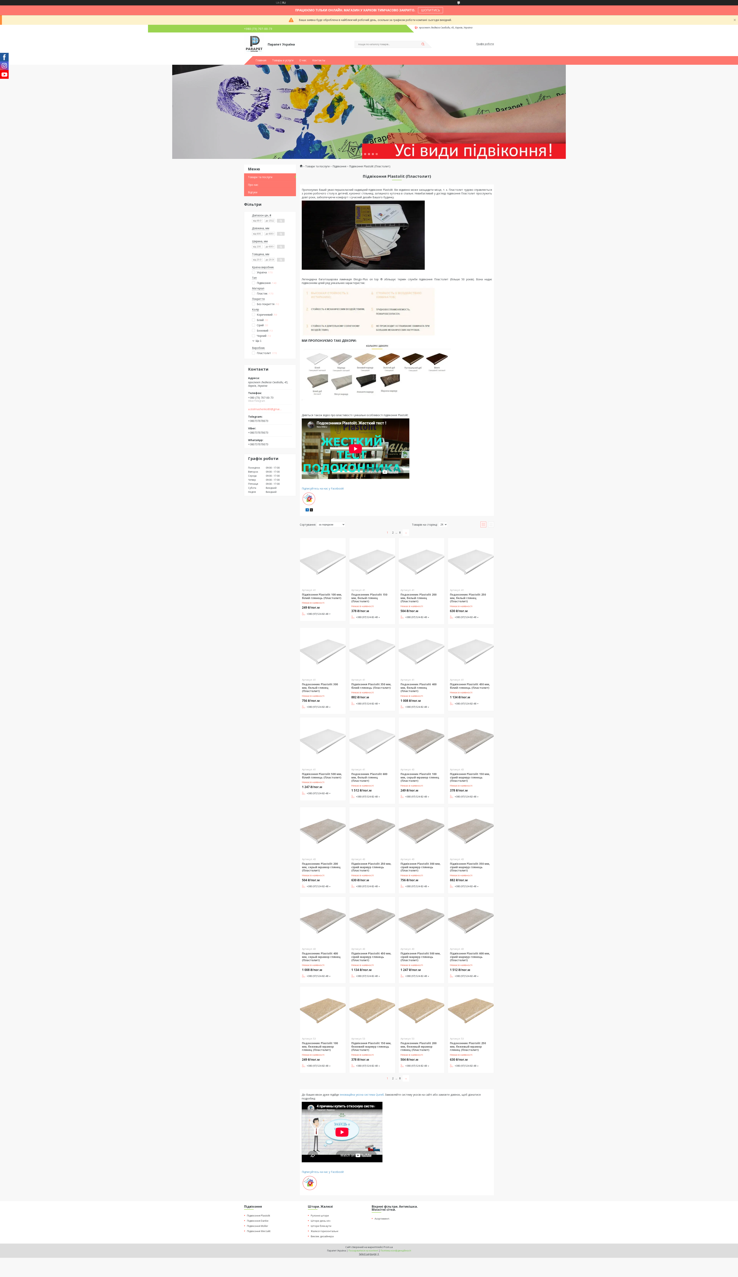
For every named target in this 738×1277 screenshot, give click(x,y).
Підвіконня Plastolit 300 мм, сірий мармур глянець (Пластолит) (420, 867)
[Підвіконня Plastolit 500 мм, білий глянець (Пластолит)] (323, 741)
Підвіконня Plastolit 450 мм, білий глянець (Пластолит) (470, 686)
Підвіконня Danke (257, 1220)
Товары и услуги (282, 60)
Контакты (318, 60)
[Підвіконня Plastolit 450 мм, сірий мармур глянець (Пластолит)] (372, 921)
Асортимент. (382, 1218)
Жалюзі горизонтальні (324, 1231)
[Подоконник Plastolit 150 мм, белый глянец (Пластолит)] (372, 562)
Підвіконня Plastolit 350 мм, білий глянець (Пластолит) (371, 686)
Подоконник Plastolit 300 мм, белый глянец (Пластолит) (320, 687)
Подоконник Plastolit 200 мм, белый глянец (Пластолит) (418, 598)
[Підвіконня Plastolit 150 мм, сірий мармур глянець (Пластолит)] (471, 741)
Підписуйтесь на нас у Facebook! (323, 488)
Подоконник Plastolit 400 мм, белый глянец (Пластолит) (418, 687)
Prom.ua (388, 1247)
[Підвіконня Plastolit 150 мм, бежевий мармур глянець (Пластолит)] (372, 1011)
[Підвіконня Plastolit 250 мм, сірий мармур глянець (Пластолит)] (372, 831)
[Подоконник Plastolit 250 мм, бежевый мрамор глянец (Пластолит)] (471, 1011)
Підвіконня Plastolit (258, 1215)
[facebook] (307, 510)
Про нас (253, 185)
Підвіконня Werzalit (258, 1231)
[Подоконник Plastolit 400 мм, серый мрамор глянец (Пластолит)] (323, 921)
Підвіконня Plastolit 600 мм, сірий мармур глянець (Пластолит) (470, 957)
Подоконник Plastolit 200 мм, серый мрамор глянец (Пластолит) (321, 867)
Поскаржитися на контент (363, 1250)
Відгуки (252, 192)
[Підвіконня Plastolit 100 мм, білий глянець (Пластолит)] (323, 562)
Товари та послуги (260, 177)
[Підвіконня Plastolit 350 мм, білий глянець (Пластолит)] (372, 652)
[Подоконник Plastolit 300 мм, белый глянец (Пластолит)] (323, 652)
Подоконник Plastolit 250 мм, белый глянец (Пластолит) (468, 598)
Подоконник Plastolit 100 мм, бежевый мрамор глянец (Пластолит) (320, 1046)
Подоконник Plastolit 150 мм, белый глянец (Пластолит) (369, 598)
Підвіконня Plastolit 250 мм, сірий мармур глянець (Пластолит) (371, 867)
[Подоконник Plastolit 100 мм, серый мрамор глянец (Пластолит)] (421, 741)
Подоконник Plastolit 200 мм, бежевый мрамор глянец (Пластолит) (418, 1046)
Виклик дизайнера (322, 1236)
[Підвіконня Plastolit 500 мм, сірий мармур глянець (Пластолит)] (421, 921)
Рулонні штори (320, 1215)
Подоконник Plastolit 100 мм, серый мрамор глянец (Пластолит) (420, 777)
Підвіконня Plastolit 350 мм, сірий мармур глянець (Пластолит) (470, 867)
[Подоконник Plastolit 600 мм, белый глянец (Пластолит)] (372, 741)
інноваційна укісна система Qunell (362, 1094)
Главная (261, 60)
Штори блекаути (321, 1226)
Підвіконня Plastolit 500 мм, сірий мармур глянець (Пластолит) (420, 957)
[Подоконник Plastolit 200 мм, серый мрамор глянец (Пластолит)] (323, 831)
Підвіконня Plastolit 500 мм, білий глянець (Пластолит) (322, 775)
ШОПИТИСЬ (430, 10)
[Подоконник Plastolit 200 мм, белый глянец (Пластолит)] (421, 562)
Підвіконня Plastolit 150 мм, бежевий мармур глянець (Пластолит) (371, 1046)
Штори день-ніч (320, 1220)
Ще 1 (258, 340)
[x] (311, 510)
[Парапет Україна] (254, 44)
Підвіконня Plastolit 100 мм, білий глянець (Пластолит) (322, 596)
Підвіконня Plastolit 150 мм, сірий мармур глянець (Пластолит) (470, 777)
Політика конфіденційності (396, 1250)
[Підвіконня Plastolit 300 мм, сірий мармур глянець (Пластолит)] (421, 831)
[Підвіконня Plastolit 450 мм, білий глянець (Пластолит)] (471, 652)
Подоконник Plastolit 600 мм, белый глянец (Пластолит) (369, 777)
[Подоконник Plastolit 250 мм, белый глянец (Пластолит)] (471, 562)
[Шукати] (423, 44)
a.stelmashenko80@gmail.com (265, 409)
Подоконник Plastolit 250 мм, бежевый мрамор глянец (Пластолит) (468, 1046)
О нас (303, 60)
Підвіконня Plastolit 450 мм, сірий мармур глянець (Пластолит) (371, 957)
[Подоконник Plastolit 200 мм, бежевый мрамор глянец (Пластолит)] (421, 1011)
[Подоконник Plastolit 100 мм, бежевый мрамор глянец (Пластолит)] (323, 1011)
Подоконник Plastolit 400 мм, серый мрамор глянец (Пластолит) (321, 957)
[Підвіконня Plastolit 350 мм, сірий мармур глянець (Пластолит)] (471, 831)
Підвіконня (339, 166)
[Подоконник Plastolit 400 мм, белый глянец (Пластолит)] (421, 652)
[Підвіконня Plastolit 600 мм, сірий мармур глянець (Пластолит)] (471, 921)
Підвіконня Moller (257, 1226)
